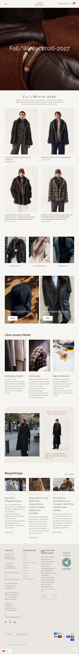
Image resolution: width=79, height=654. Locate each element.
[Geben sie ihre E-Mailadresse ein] (54, 597)
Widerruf (26, 568)
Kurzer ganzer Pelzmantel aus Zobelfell (18, 159)
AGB (24, 554)
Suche (25, 560)
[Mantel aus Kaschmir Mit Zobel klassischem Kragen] (57, 434)
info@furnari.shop (14, 579)
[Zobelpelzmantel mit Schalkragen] (57, 131)
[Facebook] (7, 622)
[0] (73, 4)
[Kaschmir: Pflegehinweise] (15, 484)
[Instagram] (11, 622)
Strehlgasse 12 (9, 556)
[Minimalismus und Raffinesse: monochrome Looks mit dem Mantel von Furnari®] (39, 484)
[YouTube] (16, 622)
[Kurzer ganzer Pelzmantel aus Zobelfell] (21, 131)
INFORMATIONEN (29, 550)
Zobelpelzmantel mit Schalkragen (55, 157)
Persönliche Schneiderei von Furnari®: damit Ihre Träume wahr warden (63, 504)
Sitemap (25, 576)
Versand (25, 570)
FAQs (24, 557)
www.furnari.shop (10, 592)
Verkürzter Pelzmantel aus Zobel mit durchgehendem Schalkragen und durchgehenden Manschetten (57, 217)
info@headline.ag (14, 617)
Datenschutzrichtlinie (48, 589)
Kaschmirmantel (39, 266)
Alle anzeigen (69, 474)
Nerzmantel (64, 266)
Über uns (26, 573)
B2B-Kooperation (28, 579)
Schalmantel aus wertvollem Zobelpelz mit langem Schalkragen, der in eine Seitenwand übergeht (20, 217)
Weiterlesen (9, 532)
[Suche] (70, 4)
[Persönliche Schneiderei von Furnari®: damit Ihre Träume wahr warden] (63, 484)
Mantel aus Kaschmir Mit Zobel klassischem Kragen (56, 455)
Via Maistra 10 (9, 566)
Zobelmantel (15, 266)
